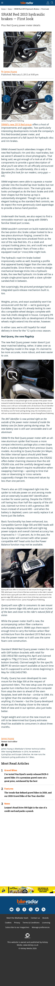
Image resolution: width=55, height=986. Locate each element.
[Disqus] (27, 851)
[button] (27, 101)
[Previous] (6, 99)
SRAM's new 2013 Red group (16, 124)
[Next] (48, 99)
